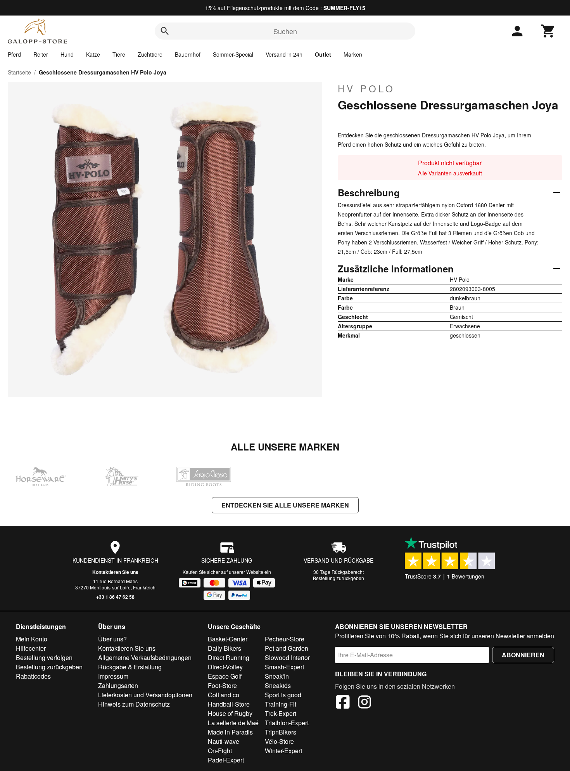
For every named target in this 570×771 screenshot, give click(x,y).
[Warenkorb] (548, 31)
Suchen (285, 31)
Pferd (14, 54)
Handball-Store (229, 704)
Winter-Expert (283, 750)
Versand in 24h (284, 54)
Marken (353, 54)
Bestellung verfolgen (44, 657)
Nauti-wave (223, 741)
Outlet (323, 54)
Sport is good (283, 694)
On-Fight (220, 750)
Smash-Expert (284, 666)
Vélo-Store (279, 741)
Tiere (118, 54)
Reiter (40, 54)
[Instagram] (364, 703)
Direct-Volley (225, 666)
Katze (93, 54)
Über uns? (112, 638)
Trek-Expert (280, 713)
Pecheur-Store (284, 638)
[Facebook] (343, 703)
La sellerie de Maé (233, 722)
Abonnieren (523, 654)
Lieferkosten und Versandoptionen (145, 694)
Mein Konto (31, 638)
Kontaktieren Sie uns (115, 572)
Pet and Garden (286, 648)
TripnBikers (280, 732)
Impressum (113, 676)
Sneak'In (277, 676)
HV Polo (366, 88)
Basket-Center (227, 638)
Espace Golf (225, 676)
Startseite (19, 72)
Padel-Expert (226, 759)
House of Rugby (230, 713)
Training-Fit (280, 704)
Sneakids (278, 685)
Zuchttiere (150, 54)
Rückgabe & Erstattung (130, 666)
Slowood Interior (287, 657)
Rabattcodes (33, 676)
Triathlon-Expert (287, 722)
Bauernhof (187, 54)
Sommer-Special (233, 54)
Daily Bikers (224, 648)
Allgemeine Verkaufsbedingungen (145, 657)
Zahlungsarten (118, 685)
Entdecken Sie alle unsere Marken (285, 505)
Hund (67, 54)
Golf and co (223, 694)
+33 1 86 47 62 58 (115, 596)
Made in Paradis (230, 732)
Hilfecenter (31, 648)
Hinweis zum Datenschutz (134, 704)
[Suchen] (164, 31)
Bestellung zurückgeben (338, 578)
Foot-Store (222, 685)
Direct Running (228, 657)
